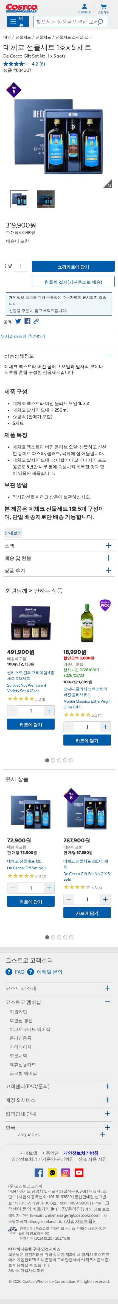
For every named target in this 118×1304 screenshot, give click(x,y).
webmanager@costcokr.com (71, 1215)
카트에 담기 (30, 724)
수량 (7, 265)
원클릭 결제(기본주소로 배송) (73, 282)
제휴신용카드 (23, 1064)
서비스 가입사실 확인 (26, 1270)
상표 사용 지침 (92, 1159)
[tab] (59, 988)
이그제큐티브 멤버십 (30, 1029)
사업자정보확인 (81, 1221)
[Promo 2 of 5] (53, 760)
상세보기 (13, 533)
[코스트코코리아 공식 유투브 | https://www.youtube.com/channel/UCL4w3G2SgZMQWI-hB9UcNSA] (79, 1174)
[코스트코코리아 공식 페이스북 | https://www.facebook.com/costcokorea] (39, 1174)
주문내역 (18, 1055)
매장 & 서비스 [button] (20, 1100)
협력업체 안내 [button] (20, 1114)
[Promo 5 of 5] (71, 760)
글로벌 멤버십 (23, 1073)
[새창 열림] (13, 1231)
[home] (21, 8)
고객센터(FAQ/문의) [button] (27, 1086)
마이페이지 (21, 1047)
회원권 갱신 (21, 1020)
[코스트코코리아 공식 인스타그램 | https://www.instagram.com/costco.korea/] (66, 1174)
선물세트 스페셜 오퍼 (74, 37)
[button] (102, 21)
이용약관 (50, 1153)
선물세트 (23, 37)
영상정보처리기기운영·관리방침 (42, 1159)
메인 (7, 37)
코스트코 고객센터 (29, 960)
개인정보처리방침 (81, 1153)
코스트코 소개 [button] (20, 988)
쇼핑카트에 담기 (73, 267)
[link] (18, 321)
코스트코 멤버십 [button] (23, 1002)
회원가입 (18, 1011)
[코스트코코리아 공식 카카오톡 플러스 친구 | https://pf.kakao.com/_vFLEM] (53, 1174)
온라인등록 (21, 1038)
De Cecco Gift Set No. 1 (26, 867)
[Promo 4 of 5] (65, 760)
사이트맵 (28, 1153)
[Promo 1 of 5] (47, 760)
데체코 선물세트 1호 (24, 861)
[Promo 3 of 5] (59, 760)
